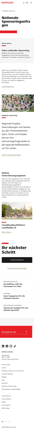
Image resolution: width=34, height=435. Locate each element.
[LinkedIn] (3, 346)
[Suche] (27, 2)
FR (6, 422)
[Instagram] (11, 346)
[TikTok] (15, 346)
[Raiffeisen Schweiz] (7, 2)
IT (9, 422)
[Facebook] (7, 346)
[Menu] (31, 2)
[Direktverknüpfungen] (24, 2)
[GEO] (26, 332)
